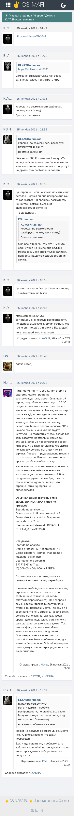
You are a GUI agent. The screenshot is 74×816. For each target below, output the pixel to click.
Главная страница (20, 15)
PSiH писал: (26, 219)
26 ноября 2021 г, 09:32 (32, 382)
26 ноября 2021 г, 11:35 (32, 690)
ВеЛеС (8, 56)
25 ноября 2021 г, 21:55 (32, 129)
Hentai (8, 383)
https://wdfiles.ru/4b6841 (31, 36)
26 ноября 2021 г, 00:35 (32, 184)
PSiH (7, 129)
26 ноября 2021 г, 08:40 (32, 356)
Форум (38, 15)
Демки (49, 15)
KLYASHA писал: (29, 65)
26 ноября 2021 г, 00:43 (32, 307)
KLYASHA (10, 28)
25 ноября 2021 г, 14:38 (32, 98)
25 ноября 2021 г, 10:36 (32, 55)
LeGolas (9, 356)
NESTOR (34, 676)
